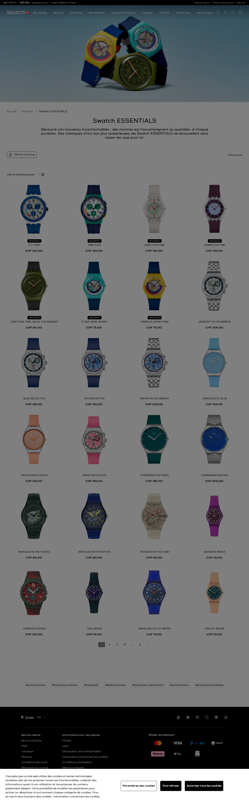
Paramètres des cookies (139, 785)
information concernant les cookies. (77, 796)
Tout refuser (170, 785)
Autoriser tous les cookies (204, 785)
